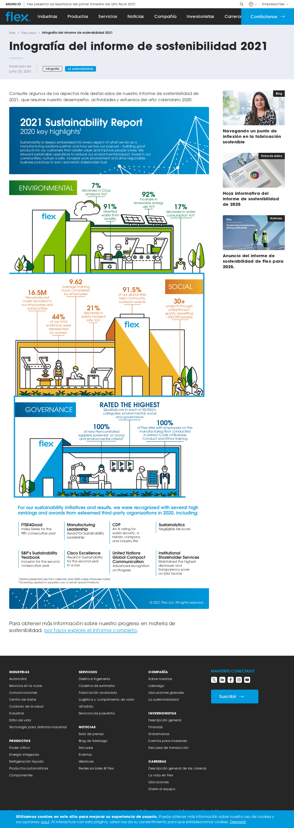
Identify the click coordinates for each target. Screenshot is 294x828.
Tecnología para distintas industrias (38, 727)
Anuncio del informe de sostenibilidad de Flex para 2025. (253, 261)
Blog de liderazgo (93, 741)
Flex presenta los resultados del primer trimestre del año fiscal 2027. (71, 4)
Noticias (135, 16)
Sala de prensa (91, 734)
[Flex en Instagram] (239, 680)
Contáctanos (264, 16)
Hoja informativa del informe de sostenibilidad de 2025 (251, 198)
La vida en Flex (160, 775)
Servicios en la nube (25, 686)
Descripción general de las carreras (177, 768)
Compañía (165, 16)
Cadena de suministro (97, 686)
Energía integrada (24, 754)
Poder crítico (19, 748)
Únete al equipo (161, 789)
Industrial (16, 713)
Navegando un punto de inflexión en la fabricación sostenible (252, 136)
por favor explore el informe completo (90, 630)
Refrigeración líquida (26, 761)
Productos (78, 16)
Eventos (85, 754)
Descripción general (164, 720)
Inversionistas (200, 16)
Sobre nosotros (160, 679)
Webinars (86, 761)
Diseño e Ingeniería (94, 679)
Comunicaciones (23, 692)
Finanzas (155, 727)
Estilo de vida (20, 720)
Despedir (238, 822)
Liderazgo (156, 686)
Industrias (47, 16)
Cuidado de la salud (26, 706)
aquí (45, 822)
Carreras (234, 16)
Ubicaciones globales (166, 692)
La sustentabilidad (80, 68)
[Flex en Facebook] (231, 680)
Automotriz (18, 679)
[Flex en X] (214, 680)
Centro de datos (22, 699)
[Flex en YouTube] (247, 680)
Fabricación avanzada (98, 692)
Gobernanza (158, 734)
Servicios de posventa (97, 713)
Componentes (21, 775)
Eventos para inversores (167, 741)
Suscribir (227, 696)
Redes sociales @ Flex (96, 768)
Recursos (29, 33)
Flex (12, 33)
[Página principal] (18, 16)
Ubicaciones (158, 782)
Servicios (108, 16)
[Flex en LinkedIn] (222, 680)
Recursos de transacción (168, 748)
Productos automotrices (28, 768)
